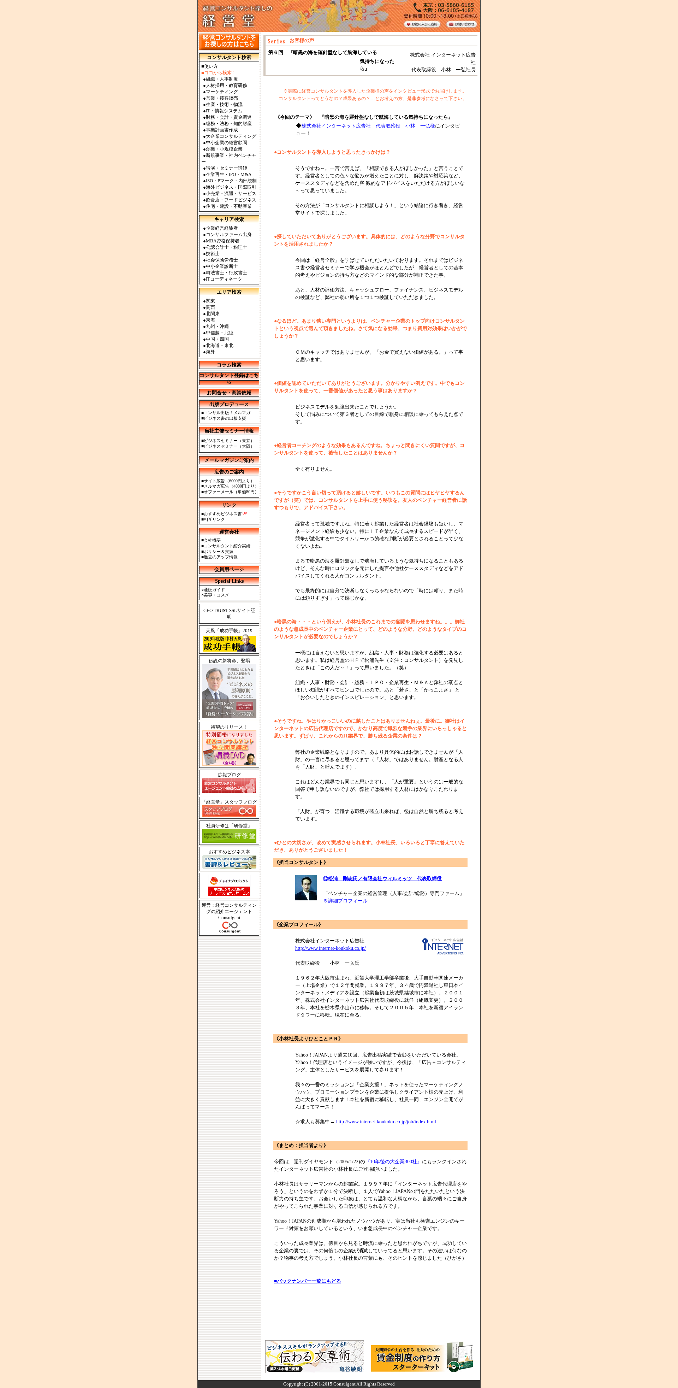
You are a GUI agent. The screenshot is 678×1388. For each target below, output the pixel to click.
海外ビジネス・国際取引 (231, 187)
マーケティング (222, 91)
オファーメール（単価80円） (231, 491)
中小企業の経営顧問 (226, 142)
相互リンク (214, 519)
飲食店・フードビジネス (231, 199)
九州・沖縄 (217, 326)
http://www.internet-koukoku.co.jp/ (330, 948)
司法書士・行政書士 (226, 272)
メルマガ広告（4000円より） (231, 486)
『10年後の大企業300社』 (393, 1161)
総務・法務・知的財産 (229, 123)
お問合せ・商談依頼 (229, 392)
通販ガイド (214, 589)
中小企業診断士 (222, 266)
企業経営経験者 (222, 228)
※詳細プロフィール (345, 901)
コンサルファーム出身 (229, 234)
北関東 (213, 313)
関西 (210, 307)
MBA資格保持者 (222, 240)
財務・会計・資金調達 (229, 117)
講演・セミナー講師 (226, 168)
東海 (210, 320)
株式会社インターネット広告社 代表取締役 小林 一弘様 (368, 126)
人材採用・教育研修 (226, 85)
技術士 (213, 253)
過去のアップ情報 (221, 556)
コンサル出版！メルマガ (227, 412)
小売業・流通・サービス (231, 193)
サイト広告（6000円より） (229, 480)
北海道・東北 (219, 345)
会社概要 (212, 540)
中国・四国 (217, 339)
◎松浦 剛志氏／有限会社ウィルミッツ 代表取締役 (382, 878)
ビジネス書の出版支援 (225, 418)
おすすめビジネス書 (223, 513)
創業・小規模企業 (224, 149)
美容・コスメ (216, 595)
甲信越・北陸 (219, 332)
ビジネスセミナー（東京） (229, 440)
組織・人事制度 (222, 79)
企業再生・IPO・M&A (228, 174)
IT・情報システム (224, 110)
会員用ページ (229, 569)
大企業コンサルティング (231, 136)
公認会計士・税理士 (226, 247)
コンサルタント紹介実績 (227, 545)
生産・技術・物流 (224, 104)
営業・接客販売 (222, 98)
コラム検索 (229, 364)
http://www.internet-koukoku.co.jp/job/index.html (386, 1121)
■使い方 (209, 66)
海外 (210, 351)
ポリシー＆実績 (218, 551)
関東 (210, 301)
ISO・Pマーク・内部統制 (231, 180)
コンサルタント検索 (229, 57)
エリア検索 (229, 292)
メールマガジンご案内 (229, 460)
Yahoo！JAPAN (311, 1055)
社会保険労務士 (222, 260)
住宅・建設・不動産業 (229, 206)
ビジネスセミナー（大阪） (229, 446)
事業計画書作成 (222, 130)
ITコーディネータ (224, 279)
